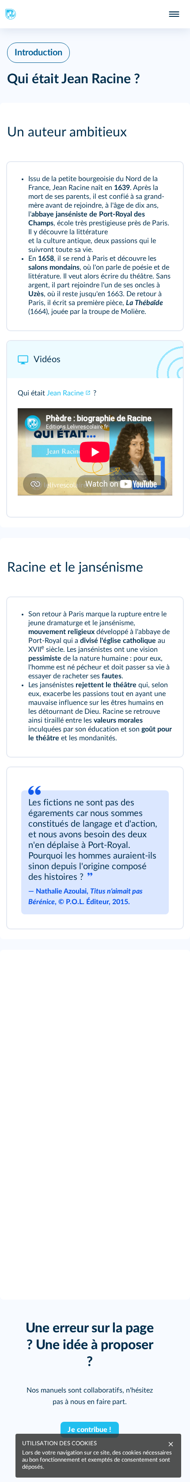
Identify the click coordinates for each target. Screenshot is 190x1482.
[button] (95, 132)
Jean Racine (65, 393)
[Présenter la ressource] (164, 181)
